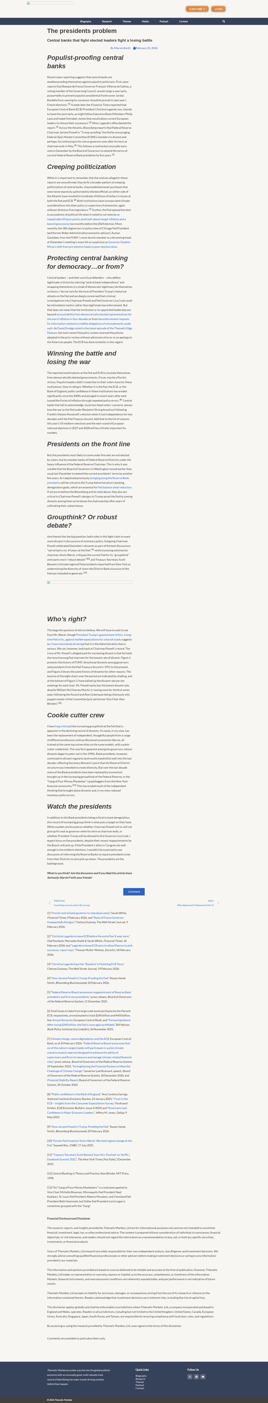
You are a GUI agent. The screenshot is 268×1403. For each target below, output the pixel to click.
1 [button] (69, 104)
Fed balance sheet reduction (115, 487)
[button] (223, 21)
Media (145, 21)
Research (107, 21)
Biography (85, 21)
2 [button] (90, 122)
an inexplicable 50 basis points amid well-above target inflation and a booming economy (86, 219)
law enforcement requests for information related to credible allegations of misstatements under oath (89, 323)
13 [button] (74, 785)
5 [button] (113, 154)
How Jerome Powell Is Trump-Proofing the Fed (80, 978)
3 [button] (57, 127)
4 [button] (75, 145)
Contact (183, 21)
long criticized (63, 726)
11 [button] (85, 572)
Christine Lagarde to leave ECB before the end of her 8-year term (90, 936)
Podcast (164, 21)
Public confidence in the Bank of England (76, 1094)
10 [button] (88, 559)
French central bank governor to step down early (80, 913)
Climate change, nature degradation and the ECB (80, 1038)
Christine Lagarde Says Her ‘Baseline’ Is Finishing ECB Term (87, 964)
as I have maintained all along (65, 644)
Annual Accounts (62, 1020)
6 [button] (75, 200)
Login (218, 8)
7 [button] (90, 209)
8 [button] (120, 399)
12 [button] (59, 703)
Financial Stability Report (62, 1080)
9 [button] (92, 549)
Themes (127, 21)
